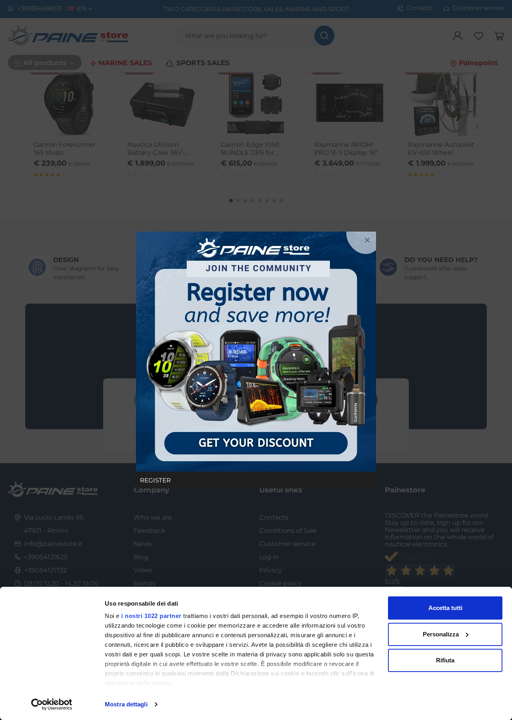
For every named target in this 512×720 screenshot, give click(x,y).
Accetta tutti (445, 607)
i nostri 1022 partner (151, 615)
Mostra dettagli (126, 704)
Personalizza (441, 634)
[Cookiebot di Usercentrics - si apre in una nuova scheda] (52, 704)
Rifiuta (445, 660)
